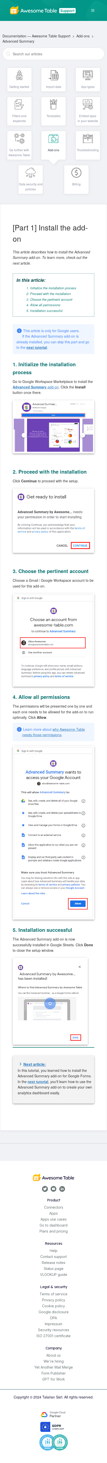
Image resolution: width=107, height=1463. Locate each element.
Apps (53, 1213)
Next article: (34, 1064)
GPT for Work (53, 1379)
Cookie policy (53, 1306)
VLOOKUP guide (53, 1274)
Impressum (53, 1324)
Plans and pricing (54, 1231)
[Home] (44, 9)
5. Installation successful (44, 310)
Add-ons (83, 35)
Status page (53, 1268)
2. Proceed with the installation (48, 293)
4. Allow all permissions (43, 304)
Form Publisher (54, 1373)
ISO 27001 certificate (54, 1336)
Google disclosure (54, 1312)
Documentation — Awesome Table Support (36, 35)
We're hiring (54, 1361)
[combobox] (53, 54)
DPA (53, 1318)
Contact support (53, 1256)
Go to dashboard (53, 1225)
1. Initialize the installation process (51, 288)
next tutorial (36, 347)
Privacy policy (53, 1300)
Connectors (53, 1207)
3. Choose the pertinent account (49, 299)
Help (53, 1250)
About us (53, 1355)
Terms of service (53, 1294)
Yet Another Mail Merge (53, 1367)
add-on (36, 386)
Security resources (53, 1330)
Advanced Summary (18, 41)
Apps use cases (54, 1219)
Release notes (53, 1262)
